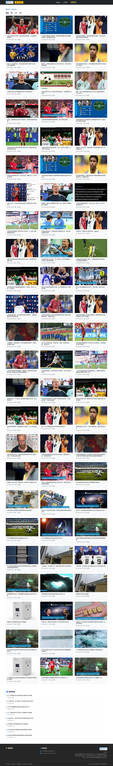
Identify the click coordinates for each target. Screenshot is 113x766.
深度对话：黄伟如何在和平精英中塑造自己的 (21, 718)
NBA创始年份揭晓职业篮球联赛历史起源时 (20, 729)
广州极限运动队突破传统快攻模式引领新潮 (20, 695)
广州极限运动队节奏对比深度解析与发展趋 (20, 712)
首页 (8, 9)
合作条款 (24, 764)
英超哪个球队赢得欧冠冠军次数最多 (18, 724)
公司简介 (65, 2)
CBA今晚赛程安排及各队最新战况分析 (19, 707)
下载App (58, 2)
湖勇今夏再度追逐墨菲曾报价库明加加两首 (20, 735)
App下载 (8, 764)
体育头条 (73, 2)
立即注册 (20, 2)
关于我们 (13, 764)
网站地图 (30, 764)
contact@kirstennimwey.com (49, 753)
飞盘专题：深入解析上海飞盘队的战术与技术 (21, 701)
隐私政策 (19, 764)
